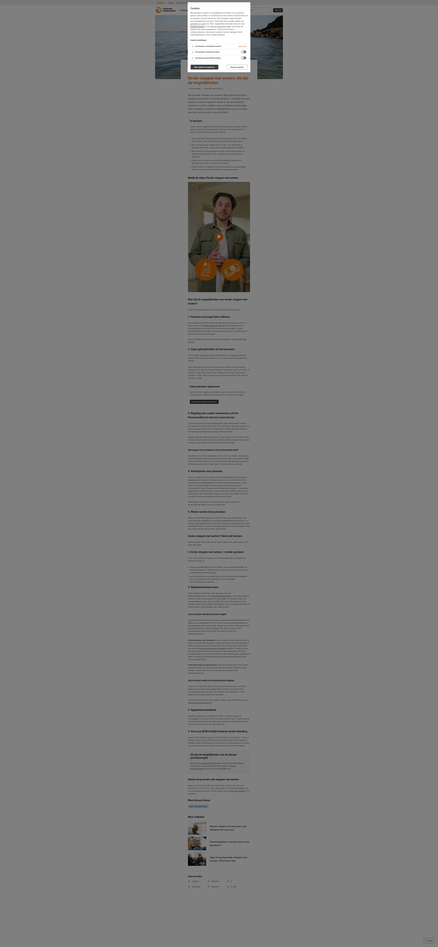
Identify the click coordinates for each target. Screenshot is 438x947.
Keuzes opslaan (237, 67)
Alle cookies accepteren (204, 67)
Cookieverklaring (197, 26)
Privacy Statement (218, 26)
